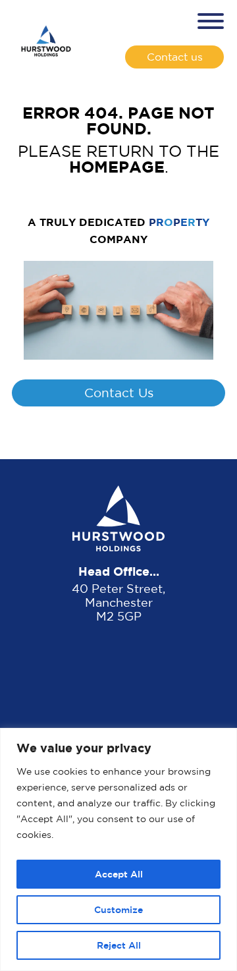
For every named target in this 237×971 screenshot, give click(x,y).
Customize (118, 909)
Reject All (119, 945)
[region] (118, 849)
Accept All (119, 874)
